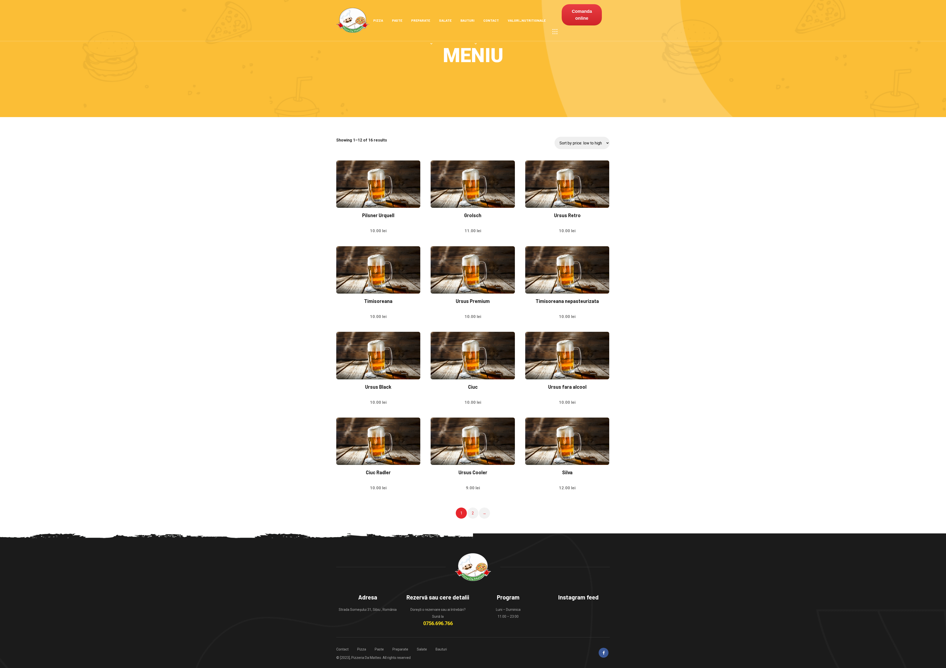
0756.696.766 (438, 623)
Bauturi (467, 20)
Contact (491, 20)
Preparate (420, 20)
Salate (445, 20)
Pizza (378, 20)
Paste (397, 20)
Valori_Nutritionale (527, 20)
